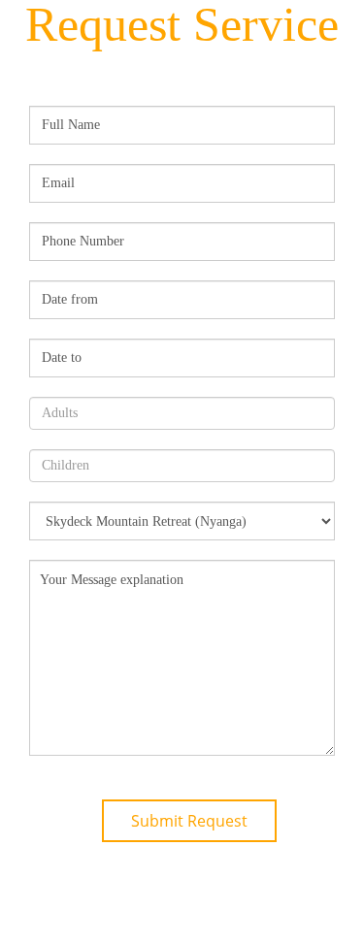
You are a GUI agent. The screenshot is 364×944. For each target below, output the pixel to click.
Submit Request (189, 820)
